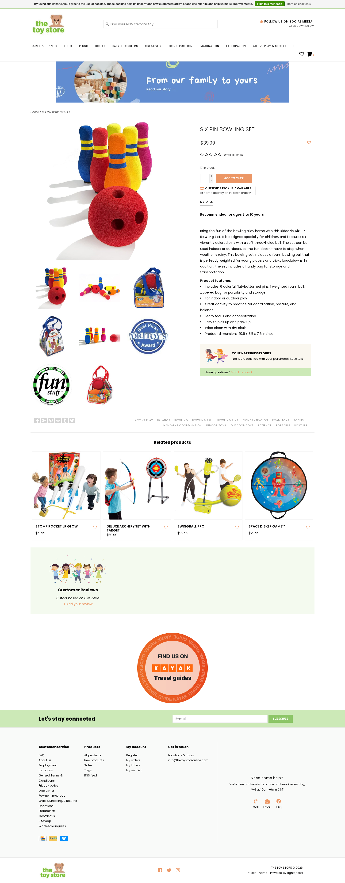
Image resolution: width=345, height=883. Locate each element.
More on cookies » (299, 4)
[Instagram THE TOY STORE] (178, 870)
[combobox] (160, 24)
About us (45, 760)
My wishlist (134, 770)
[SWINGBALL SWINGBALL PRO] (208, 485)
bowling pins (227, 420)
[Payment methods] (44, 839)
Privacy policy (48, 785)
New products (94, 760)
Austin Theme (257, 873)
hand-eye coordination (182, 425)
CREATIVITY (153, 46)
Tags (88, 770)
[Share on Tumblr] (65, 420)
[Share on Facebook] (37, 420)
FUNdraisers (47, 811)
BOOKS (100, 46)
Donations (46, 806)
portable (283, 425)
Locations (46, 770)
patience (265, 425)
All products (92, 755)
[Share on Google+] (44, 420)
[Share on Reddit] (58, 420)
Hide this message (269, 4)
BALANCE (163, 420)
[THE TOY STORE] (63, 24)
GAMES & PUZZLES (44, 46)
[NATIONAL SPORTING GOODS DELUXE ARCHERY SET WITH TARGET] (137, 485)
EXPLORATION (236, 46)
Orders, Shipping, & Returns (58, 801)
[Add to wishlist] (309, 143)
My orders (133, 760)
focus (299, 420)
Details (206, 202)
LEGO (68, 46)
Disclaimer (46, 791)
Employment (48, 765)
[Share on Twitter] (72, 420)
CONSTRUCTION (180, 46)
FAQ (41, 755)
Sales (88, 765)
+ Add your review (77, 604)
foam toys (280, 420)
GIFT (296, 46)
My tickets (133, 765)
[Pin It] (51, 420)
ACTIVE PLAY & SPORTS (269, 46)
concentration (255, 420)
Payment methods (52, 796)
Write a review (233, 155)
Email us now (241, 372)
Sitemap (45, 821)
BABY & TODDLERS (125, 46)
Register (132, 755)
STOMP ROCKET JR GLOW (56, 526)
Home (35, 112)
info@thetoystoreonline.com (188, 760)
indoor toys (216, 425)
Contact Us (47, 816)
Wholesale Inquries (52, 826)
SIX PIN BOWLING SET (56, 112)
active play (144, 420)
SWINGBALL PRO (190, 526)
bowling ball (202, 420)
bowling (181, 420)
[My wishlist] (301, 54)
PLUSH (83, 46)
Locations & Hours (181, 755)
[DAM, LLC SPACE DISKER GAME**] (279, 485)
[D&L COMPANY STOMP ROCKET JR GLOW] (66, 485)
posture (300, 425)
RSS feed (90, 775)
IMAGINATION (209, 46)
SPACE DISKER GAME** (267, 526)
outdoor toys (242, 425)
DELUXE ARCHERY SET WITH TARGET (128, 528)
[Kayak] (172, 668)
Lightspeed (295, 873)
